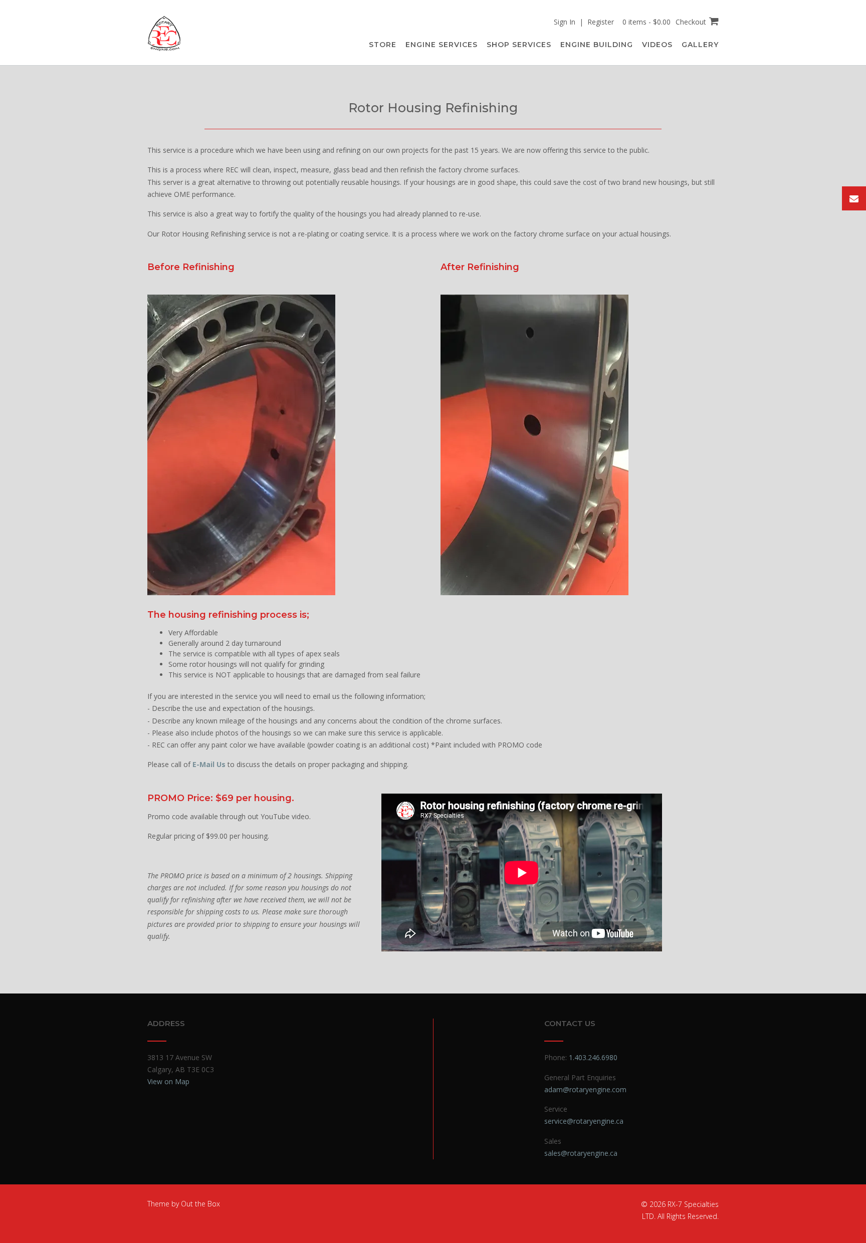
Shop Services (519, 44)
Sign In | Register (584, 22)
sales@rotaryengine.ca (580, 1153)
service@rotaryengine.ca (583, 1121)
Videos (657, 44)
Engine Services (441, 44)
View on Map (168, 1081)
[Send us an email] (854, 198)
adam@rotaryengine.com (585, 1089)
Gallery (700, 44)
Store (382, 44)
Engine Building (596, 44)
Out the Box (200, 1203)
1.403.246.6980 (593, 1057)
